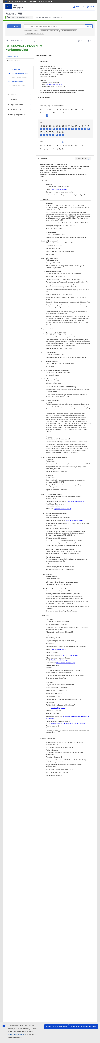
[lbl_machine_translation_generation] (63, 142)
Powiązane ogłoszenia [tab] (14, 61)
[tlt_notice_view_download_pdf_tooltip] (41, 128)
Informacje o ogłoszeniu (16, 115)
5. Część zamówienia (15, 105)
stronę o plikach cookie (16, 1034)
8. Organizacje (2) (14, 110)
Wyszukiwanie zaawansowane (49, 30)
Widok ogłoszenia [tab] (12, 56)
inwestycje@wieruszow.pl (54, 84)
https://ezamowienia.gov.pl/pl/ (60, 660)
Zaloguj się (80, 6)
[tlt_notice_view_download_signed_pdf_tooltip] (47, 115)
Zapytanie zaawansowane (68, 30)
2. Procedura (12, 100)
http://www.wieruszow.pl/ (71, 655)
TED (7, 41)
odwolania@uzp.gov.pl (58, 708)
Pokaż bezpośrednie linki (20, 73)
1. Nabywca (12, 95)
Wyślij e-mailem (17, 81)
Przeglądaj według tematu (33, 33)
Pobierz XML (16, 69)
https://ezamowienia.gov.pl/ (75, 501)
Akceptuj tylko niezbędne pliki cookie (83, 1026)
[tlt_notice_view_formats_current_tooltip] (89, 159)
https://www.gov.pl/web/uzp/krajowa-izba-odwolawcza (67, 717)
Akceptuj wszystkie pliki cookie (56, 1026)
